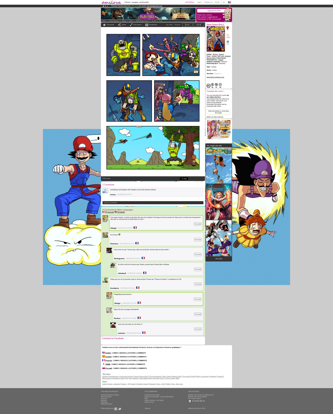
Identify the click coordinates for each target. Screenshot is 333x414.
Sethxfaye (213, 376)
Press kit (104, 398)
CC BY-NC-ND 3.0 (198, 401)
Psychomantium (155, 376)
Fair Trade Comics (194, 398)
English (121, 212)
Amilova (105, 376)
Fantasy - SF (125, 384)
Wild (177, 378)
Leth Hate (155, 378)
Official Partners (106, 404)
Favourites (110, 25)
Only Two (128, 378)
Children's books (142, 384)
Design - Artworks (114, 384)
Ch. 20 (154, 20)
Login (199, 2)
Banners (104, 400)
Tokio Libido (166, 376)
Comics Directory (114, 20)
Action (131, 20)
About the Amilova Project (110, 395)
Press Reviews (106, 397)
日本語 (107, 364)
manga (124, 20)
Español (108, 357)
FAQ (146, 398)
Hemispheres (113, 376)
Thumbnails (153, 25)
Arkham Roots (176, 376)
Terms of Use (149, 402)
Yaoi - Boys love (177, 384)
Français (109, 212)
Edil (150, 378)
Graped (220, 376)
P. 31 (160, 20)
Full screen (137, 25)
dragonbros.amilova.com (215, 77)
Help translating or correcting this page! (218, 112)
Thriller (168, 384)
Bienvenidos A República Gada (113, 378)
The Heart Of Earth (189, 376)
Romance (152, 384)
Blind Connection (202, 376)
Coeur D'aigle (170, 378)
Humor (133, 384)
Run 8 (162, 378)
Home (104, 20)
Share (124, 25)
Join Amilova (189, 2)
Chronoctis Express (126, 376)
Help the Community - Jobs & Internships (159, 397)
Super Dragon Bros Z (142, 20)
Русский (108, 368)
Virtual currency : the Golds (154, 400)
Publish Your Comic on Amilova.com (201, 395)
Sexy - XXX (161, 384)
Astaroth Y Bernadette (140, 378)
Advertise (104, 402)
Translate (197, 224)
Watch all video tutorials (215, 117)
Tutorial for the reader (152, 395)
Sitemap (147, 408)
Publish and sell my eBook (197, 397)
